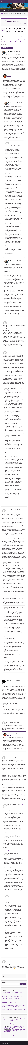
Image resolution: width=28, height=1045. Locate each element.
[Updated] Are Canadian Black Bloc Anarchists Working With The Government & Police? (14, 1019)
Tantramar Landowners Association (12, 1032)
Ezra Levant (15, 39)
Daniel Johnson (9, 51)
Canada (4, 39)
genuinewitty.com (5, 10)
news (11, 40)
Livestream (7, 40)
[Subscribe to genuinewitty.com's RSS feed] (1, 1)
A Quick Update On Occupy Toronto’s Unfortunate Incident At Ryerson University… (15, 20)
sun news (8, 41)
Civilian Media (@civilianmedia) (9, 964)
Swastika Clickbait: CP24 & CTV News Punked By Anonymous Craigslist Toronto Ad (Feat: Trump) (15, 1035)
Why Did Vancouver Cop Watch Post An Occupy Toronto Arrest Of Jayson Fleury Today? (14, 1027)
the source (17, 41)
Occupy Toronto (9, 32)
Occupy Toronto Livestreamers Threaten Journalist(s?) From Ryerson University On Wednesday (14, 24)
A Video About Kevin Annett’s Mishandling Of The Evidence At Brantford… (14, 1024)
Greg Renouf (21, 39)
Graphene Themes (10, 1043)
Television (12, 41)
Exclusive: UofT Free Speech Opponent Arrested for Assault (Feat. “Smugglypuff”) (14, 1030)
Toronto (22, 41)
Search (4, 982)
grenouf (3, 32)
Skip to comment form (6, 47)
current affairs (9, 39)
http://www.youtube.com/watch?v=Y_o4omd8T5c (14, 850)
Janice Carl (6, 1018)
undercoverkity (9, 680)
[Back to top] (25, 1042)
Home (2, 13)
